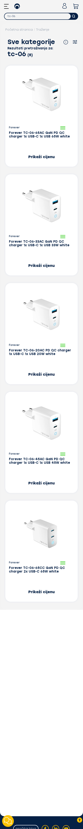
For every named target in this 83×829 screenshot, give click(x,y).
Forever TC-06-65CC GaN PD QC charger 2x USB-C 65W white (37, 569)
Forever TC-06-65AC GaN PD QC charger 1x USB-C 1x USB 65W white (39, 134)
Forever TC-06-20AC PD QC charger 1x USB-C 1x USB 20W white (40, 352)
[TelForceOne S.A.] (17, 7)
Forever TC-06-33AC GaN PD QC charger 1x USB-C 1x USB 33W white (39, 243)
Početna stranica (19, 29)
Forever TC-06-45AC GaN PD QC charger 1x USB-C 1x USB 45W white (39, 461)
